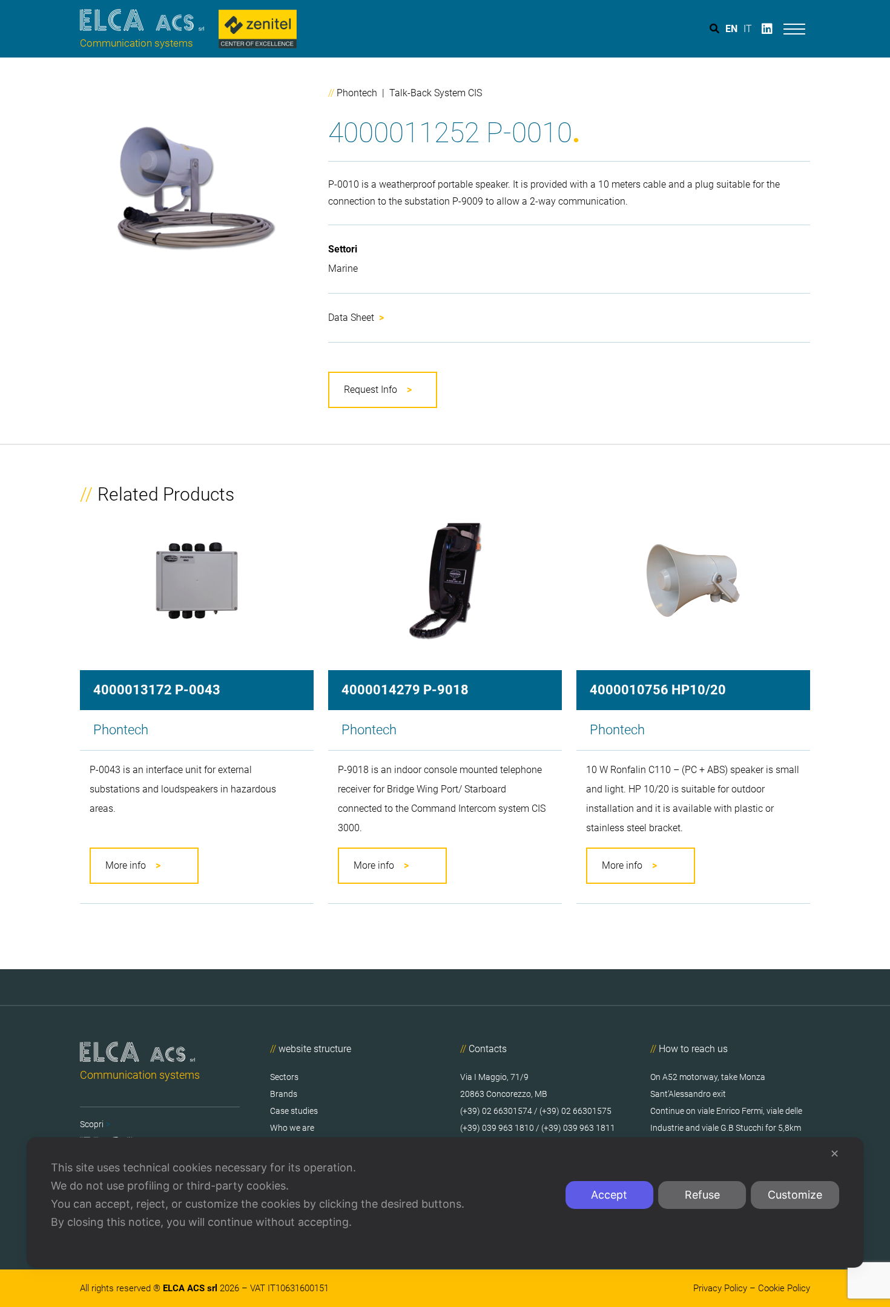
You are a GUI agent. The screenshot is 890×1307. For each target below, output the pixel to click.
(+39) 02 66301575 (575, 1111)
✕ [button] (834, 1153)
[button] (382, 390)
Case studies (294, 1111)
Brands (283, 1094)
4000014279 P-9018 (405, 690)
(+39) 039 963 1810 (497, 1128)
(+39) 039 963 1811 (577, 1128)
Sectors (284, 1077)
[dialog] (445, 1202)
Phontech (357, 93)
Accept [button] (609, 1194)
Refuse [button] (702, 1194)
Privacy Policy (720, 1288)
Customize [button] (795, 1194)
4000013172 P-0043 (156, 690)
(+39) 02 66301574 (496, 1111)
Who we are (292, 1128)
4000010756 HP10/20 (658, 690)
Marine (343, 268)
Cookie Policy (784, 1288)
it (747, 29)
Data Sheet (356, 317)
